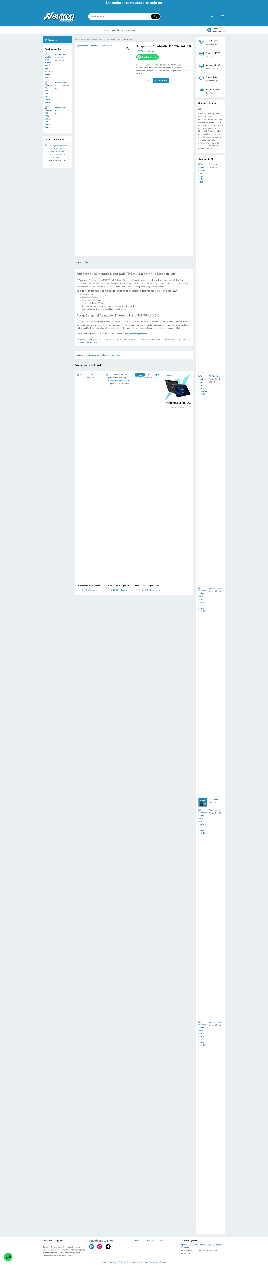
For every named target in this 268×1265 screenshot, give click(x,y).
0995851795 (219, 31)
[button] (127, 48)
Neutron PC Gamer (118, 1262)
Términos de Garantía (153, 1240)
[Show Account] (212, 16)
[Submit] (155, 16)
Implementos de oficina (90, 39)
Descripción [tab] (81, 262)
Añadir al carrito (161, 80)
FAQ (141, 1240)
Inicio (77, 39)
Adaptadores (93, 355)
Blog (137, 1240)
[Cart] (222, 16)
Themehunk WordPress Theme (152, 1262)
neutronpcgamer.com (138, 334)
